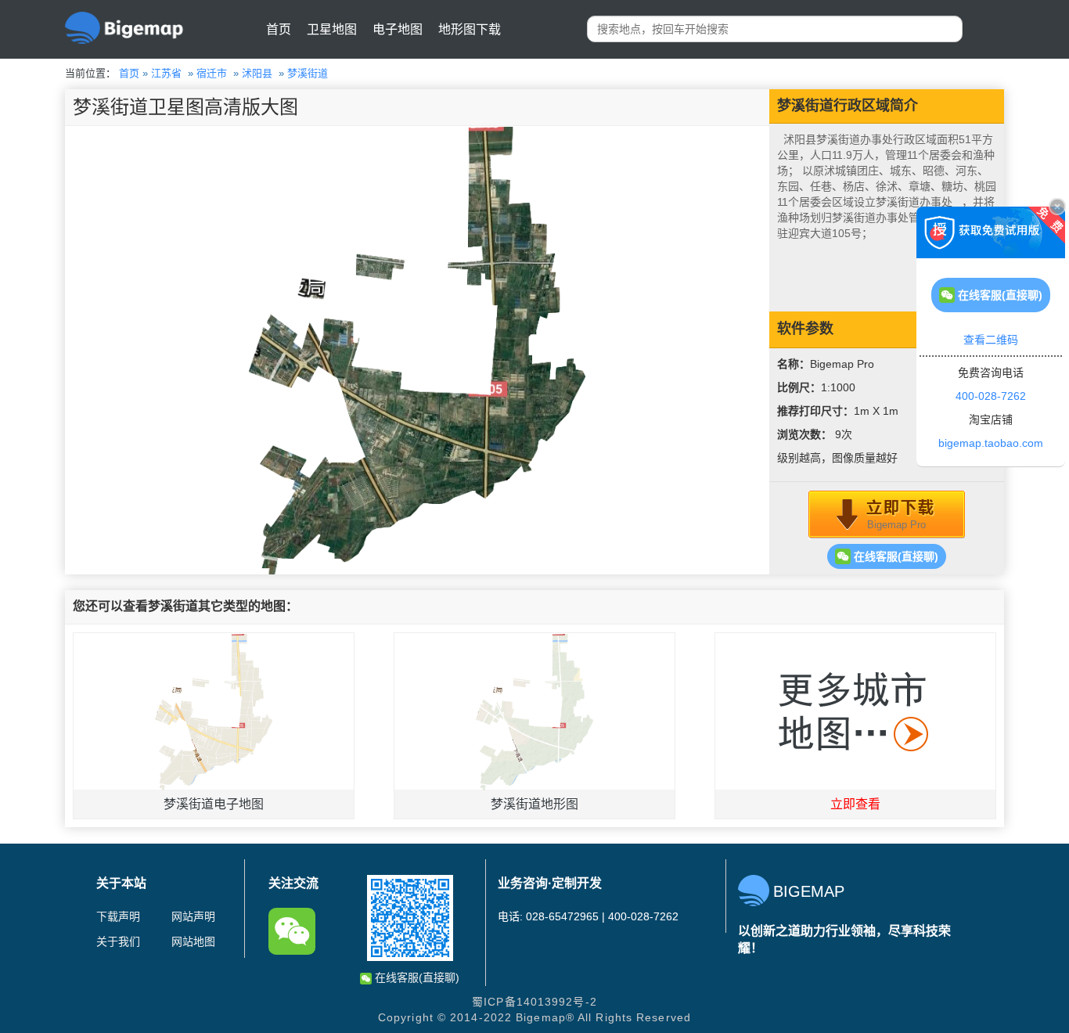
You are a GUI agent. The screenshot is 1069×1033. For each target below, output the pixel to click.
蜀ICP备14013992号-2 (534, 1001)
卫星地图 (332, 29)
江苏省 (166, 73)
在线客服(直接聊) (894, 556)
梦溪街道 (307, 73)
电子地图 (398, 29)
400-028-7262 (991, 396)
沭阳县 (257, 73)
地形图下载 (469, 29)
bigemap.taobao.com (990, 443)
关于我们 (118, 941)
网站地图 (193, 941)
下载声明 (118, 916)
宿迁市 (211, 73)
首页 (278, 29)
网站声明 (193, 916)
